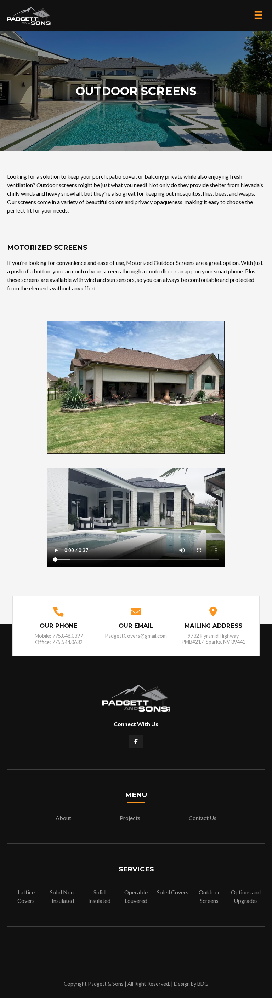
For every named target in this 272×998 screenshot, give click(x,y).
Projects (130, 817)
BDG (202, 984)
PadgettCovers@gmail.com (136, 636)
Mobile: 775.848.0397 (59, 636)
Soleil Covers (172, 892)
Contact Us (202, 817)
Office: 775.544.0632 (59, 642)
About (63, 817)
